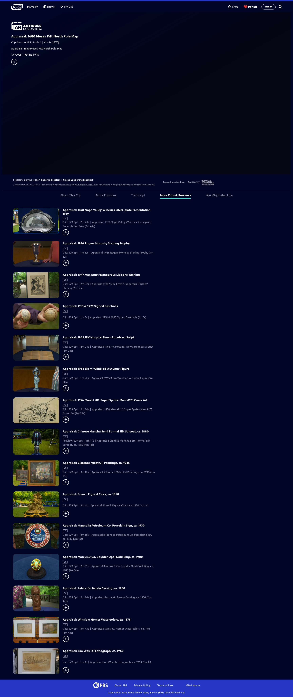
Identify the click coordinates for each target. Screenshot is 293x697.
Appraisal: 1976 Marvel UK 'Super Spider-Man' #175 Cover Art (105, 400)
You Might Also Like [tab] (219, 195)
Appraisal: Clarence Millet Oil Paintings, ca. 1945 (96, 463)
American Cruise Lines (86, 184)
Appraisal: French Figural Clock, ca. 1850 (91, 494)
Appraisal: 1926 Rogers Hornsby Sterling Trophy (96, 243)
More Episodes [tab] (106, 195)
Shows (51, 6)
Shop (235, 6)
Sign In (268, 6)
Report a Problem (50, 179)
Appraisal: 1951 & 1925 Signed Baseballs (90, 306)
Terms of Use (165, 685)
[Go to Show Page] (151, 26)
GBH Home (193, 685)
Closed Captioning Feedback (78, 179)
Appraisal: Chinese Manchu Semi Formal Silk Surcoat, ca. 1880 (106, 431)
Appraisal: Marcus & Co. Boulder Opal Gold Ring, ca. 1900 (103, 557)
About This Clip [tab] (70, 195)
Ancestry (67, 184)
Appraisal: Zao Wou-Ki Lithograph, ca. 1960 (93, 651)
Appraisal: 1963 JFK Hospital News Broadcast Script (98, 337)
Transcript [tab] (138, 195)
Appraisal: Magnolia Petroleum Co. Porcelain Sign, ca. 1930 (104, 525)
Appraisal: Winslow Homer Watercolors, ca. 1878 (97, 619)
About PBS (121, 685)
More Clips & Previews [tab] (175, 195)
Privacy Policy (142, 685)
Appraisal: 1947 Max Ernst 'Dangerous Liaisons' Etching (101, 275)
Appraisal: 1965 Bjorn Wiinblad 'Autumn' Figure (96, 369)
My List (68, 6)
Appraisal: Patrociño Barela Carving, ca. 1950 (94, 588)
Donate (252, 6)
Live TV (33, 6)
